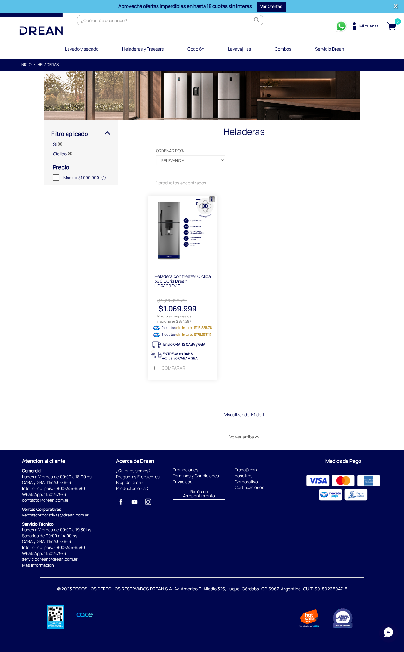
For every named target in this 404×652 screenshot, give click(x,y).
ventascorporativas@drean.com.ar (55, 515)
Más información (38, 565)
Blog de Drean (129, 482)
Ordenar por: (170, 151)
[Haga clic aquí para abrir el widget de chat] (388, 633)
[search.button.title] (256, 20)
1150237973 (55, 494)
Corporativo (246, 482)
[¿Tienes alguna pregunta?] (341, 26)
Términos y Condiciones (196, 476)
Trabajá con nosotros (246, 473)
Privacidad (183, 482)
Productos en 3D (132, 488)
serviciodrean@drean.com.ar (50, 559)
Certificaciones (249, 487)
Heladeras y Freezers (143, 49)
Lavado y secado (81, 49)
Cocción (195, 49)
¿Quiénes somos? (133, 471)
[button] (271, 7)
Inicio (26, 64)
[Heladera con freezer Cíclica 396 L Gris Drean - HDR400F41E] (182, 231)
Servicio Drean (329, 49)
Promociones (185, 470)
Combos (283, 49)
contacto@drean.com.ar (45, 500)
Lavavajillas (239, 49)
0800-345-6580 (69, 488)
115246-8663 (59, 482)
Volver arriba (242, 437)
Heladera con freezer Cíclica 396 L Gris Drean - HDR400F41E (182, 281)
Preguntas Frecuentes (138, 477)
